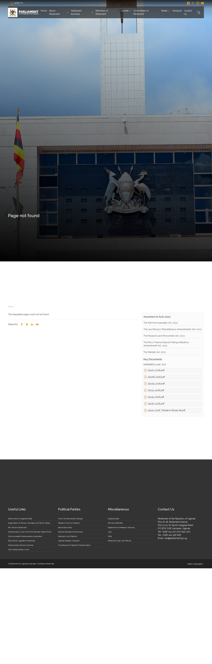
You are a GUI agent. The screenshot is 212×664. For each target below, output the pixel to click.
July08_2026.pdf (156, 377)
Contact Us (188, 12)
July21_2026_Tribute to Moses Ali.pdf (166, 410)
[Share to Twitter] (27, 324)
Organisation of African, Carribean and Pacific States (29, 523)
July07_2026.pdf (155, 370)
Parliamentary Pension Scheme (20, 545)
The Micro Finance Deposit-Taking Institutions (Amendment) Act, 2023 (166, 344)
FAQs (110, 536)
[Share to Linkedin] (32, 324)
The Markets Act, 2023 (154, 352)
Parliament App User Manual (119, 541)
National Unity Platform (67, 536)
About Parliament (54, 12)
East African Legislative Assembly (21, 541)
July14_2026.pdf (155, 390)
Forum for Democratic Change (70, 519)
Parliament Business (76, 12)
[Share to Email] (37, 324)
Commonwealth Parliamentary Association (25, 536)
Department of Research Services (121, 528)
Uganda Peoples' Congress (68, 541)
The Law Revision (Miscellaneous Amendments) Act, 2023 (172, 329)
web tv (19, 3)
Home (44, 10)
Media (164, 10)
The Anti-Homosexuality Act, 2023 (160, 323)
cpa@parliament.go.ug (175, 538)
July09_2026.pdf (156, 383)
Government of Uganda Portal (20, 519)
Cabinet (124, 10)
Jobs (110, 532)
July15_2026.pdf (155, 397)
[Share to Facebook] (22, 324)
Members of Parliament (102, 12)
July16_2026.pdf (155, 403)
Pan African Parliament (17, 528)
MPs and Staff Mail (115, 523)
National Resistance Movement (70, 532)
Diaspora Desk (113, 519)
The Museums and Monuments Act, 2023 (164, 336)
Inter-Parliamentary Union (18, 550)
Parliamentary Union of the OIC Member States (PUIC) (29, 532)
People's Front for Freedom (69, 523)
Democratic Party (65, 528)
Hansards (177, 10)
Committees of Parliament (140, 12)
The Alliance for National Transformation (74, 545)
